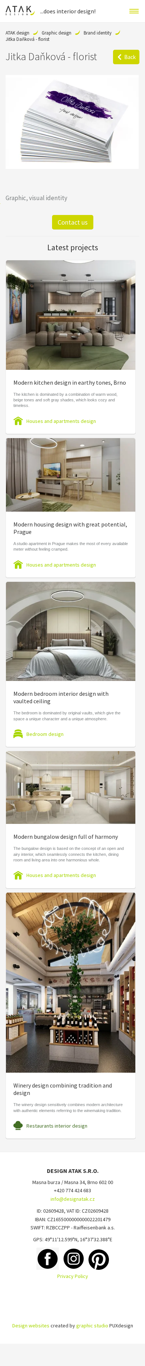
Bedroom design (45, 734)
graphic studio (92, 1325)
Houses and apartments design (61, 421)
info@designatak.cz (73, 1199)
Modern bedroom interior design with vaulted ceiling (61, 697)
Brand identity (98, 33)
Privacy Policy (72, 1276)
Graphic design (56, 33)
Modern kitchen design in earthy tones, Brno (69, 382)
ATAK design (17, 33)
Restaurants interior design (56, 1125)
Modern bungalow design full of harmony (65, 836)
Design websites (30, 1325)
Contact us (73, 222)
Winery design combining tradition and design (62, 1089)
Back (130, 57)
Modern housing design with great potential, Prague (70, 528)
